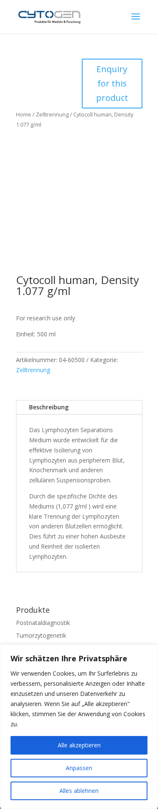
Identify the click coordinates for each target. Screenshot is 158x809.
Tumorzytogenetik (41, 635)
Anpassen (79, 768)
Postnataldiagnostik (43, 623)
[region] (79, 726)
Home (23, 114)
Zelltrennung (52, 114)
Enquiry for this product (112, 83)
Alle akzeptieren (79, 745)
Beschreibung (49, 407)
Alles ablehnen (79, 791)
